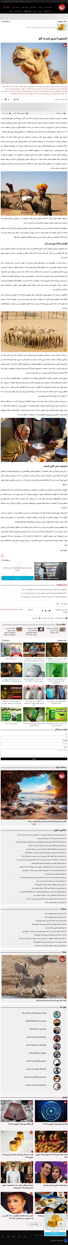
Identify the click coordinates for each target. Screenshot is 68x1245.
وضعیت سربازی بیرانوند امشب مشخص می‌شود (34, 1013)
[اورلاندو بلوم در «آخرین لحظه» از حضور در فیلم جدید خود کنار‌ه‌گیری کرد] (57, 1046)
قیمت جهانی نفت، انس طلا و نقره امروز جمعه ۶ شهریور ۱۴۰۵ (49, 942)
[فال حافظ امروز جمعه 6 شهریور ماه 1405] (17, 1111)
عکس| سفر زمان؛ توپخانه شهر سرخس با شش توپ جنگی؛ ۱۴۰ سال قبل (47, 846)
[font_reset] (5, 99)
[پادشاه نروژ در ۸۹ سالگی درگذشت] (57, 1030)
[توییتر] (46, 611)
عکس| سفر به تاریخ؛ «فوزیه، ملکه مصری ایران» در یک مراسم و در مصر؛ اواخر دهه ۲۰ (43, 856)
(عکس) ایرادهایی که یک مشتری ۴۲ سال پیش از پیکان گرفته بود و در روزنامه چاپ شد (43, 597)
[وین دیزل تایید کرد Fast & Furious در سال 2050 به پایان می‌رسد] (57, 1022)
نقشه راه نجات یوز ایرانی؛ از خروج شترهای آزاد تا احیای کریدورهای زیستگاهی (9, 631)
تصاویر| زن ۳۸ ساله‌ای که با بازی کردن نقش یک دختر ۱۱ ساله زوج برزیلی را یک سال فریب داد (41, 860)
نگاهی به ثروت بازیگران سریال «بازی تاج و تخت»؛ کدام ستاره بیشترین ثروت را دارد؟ (43, 590)
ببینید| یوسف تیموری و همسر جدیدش (55, 928)
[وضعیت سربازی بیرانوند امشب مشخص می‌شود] (57, 1014)
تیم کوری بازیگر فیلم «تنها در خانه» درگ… (35, 1061)
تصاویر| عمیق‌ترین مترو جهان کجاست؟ (55, 874)
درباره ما (27, 1)
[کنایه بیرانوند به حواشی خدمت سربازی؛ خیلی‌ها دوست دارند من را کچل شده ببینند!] (57, 1070)
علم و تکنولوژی (48, 11)
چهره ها (63, 1007)
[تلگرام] (49, 611)
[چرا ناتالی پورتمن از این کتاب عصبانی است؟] (57, 1086)
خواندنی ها (61, 624)
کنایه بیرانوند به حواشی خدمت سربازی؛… (35, 1069)
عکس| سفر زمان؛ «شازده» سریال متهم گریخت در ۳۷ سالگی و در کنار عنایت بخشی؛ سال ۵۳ (41, 835)
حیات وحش (27, 11)
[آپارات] (14, 1237)
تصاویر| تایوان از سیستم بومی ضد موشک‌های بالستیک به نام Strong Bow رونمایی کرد (42, 892)
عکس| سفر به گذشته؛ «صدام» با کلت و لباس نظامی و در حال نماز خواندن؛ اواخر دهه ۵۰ (42, 878)
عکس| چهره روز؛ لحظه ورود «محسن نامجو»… (34, 1077)
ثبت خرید (17, 578)
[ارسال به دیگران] (18, 99)
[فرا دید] (61, 7)
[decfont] (2, 99)
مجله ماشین (18, 11)
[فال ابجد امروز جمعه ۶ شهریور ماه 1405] (51, 1111)
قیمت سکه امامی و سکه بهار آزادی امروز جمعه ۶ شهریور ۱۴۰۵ (49, 935)
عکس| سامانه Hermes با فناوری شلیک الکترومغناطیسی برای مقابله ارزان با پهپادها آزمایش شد (40, 842)
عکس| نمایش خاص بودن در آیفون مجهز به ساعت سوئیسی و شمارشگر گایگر (45, 853)
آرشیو (16, 1)
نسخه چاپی (35, 618)
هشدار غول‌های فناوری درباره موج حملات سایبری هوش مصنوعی (48, 863)
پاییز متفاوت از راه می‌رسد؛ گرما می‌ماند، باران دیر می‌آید (50, 881)
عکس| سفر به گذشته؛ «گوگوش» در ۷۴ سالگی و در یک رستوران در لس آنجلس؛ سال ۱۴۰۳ (42, 939)
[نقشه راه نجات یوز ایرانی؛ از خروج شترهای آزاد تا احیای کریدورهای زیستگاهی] (19, 629)
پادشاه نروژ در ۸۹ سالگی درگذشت (37, 1029)
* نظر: (65, 747)
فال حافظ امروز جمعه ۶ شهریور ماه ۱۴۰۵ (54, 917)
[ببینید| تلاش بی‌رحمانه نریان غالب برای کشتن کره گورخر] (63, 629)
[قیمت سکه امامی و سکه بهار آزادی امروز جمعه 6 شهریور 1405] (51, 1203)
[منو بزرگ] (4, 7)
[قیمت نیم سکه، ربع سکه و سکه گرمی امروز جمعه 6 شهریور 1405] (17, 1142)
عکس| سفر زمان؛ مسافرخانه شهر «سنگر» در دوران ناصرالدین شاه (48, 888)
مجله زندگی (15, 7)
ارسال (34, 759)
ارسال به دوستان (46, 618)
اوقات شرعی (5, 1)
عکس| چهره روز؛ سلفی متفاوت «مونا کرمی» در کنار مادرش (50, 946)
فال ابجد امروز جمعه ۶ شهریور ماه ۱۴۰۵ (55, 914)
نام (66, 734)
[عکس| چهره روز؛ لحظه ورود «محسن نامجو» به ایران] (57, 1078)
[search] (8, 7)
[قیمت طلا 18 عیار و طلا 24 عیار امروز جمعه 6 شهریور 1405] (51, 1142)
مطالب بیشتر (34, 1224)
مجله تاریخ (33, 7)
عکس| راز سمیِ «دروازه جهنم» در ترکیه (55, 902)
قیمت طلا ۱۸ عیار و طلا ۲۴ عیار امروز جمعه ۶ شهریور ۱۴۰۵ (50, 921)
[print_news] (14, 99)
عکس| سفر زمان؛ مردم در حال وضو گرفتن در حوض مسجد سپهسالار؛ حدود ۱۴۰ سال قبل (42, 867)
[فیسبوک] (42, 611)
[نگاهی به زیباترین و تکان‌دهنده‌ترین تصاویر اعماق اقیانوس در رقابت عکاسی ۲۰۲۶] (41, 629)
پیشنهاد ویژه (61, 767)
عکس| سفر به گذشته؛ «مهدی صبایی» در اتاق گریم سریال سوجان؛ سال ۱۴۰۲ (45, 899)
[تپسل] (2, 560)
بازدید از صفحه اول (60, 618)
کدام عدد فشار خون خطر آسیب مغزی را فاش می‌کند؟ (51, 838)
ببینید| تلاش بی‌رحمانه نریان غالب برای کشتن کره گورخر (53, 630)
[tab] (36, 824)
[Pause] (36, 579)
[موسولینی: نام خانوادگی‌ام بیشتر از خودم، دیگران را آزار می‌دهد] (57, 1054)
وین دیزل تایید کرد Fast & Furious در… (35, 1021)
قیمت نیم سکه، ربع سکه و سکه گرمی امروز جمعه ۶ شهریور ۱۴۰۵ (48, 924)
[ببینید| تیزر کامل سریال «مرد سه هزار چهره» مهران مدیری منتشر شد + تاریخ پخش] (17, 1172)
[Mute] (39, 579)
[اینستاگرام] (19, 1237)
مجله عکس (24, 7)
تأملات (40, 7)
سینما (40, 11)
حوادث (11, 11)
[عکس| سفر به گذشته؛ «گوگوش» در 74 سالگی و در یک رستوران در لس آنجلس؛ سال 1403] (17, 1203)
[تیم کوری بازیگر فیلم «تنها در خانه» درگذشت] (57, 1062)
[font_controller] (8, 99)
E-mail (65, 740)
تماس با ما (21, 1)
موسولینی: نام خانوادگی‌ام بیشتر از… (37, 1053)
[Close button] (65, 1212)
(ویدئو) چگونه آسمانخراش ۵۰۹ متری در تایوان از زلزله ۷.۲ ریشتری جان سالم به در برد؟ (42, 593)
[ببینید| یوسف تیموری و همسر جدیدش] (57, 1038)
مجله (64, 952)
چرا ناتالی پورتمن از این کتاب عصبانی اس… (35, 1085)
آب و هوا (12, 1)
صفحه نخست (48, 7)
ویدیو (34, 11)
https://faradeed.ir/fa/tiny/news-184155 (12, 610)
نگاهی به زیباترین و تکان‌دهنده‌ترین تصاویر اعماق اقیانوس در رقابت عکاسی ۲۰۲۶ (31, 631)
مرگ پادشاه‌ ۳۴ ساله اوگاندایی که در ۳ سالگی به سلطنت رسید (49, 895)
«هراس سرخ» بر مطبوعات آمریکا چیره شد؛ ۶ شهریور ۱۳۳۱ (50, 885)
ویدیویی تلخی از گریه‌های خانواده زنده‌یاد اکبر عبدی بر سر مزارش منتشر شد (45, 849)
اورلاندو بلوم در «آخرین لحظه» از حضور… (35, 1045)
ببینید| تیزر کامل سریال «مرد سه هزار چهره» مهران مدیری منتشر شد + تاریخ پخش (43, 870)
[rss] (3, 1237)
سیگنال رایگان (55, 1234)
